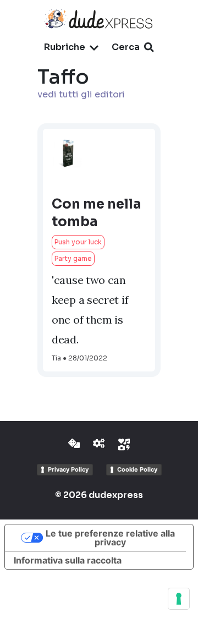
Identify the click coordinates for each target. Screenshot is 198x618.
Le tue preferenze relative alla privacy (110, 538)
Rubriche (64, 47)
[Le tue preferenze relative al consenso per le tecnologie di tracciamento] (178, 598)
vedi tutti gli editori (81, 94)
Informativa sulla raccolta (68, 560)
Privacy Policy (68, 469)
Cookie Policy (137, 469)
